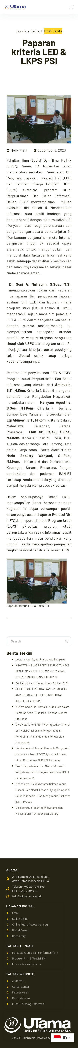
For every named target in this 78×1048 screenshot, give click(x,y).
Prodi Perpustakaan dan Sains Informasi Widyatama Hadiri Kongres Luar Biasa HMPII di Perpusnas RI (42, 772)
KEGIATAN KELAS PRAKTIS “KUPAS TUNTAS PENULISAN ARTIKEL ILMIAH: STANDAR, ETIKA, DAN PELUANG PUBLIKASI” (42, 671)
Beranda (21, 31)
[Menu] (71, 7)
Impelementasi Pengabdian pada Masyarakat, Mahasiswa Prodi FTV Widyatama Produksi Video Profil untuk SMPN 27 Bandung (43, 754)
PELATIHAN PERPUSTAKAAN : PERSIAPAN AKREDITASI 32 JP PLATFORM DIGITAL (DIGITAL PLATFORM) (41, 694)
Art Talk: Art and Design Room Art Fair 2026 (42, 683)
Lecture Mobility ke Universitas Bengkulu (40, 659)
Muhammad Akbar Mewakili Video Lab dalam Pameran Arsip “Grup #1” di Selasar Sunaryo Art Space (42, 712)
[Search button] (66, 641)
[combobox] (34, 641)
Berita (35, 31)
